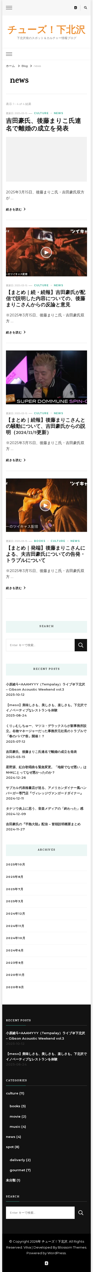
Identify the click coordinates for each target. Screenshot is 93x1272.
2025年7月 (15, 889)
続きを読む (14, 209)
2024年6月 (15, 950)
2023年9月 (15, 962)
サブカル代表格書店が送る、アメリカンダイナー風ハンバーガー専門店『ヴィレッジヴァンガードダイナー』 (46, 790)
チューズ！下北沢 (46, 29)
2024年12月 (15, 913)
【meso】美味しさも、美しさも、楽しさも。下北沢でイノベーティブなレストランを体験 (46, 707)
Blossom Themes (72, 1247)
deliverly (17, 1160)
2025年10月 (15, 864)
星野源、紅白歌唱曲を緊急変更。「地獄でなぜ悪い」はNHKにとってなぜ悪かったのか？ (46, 769)
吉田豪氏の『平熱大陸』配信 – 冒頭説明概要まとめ (43, 824)
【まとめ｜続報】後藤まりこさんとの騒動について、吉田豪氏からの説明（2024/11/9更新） (45, 427)
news (58, 113)
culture (41, 113)
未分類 (11, 1180)
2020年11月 (15, 975)
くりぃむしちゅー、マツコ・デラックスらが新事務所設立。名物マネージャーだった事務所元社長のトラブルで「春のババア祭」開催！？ (46, 731)
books (39, 541)
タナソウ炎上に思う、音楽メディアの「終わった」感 (44, 808)
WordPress (56, 1253)
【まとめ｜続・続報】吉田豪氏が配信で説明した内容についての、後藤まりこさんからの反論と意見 (45, 299)
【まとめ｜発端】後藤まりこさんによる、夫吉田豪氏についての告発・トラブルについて (45, 555)
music (15, 1126)
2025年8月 (15, 877)
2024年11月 (15, 926)
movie (15, 1116)
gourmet (17, 1170)
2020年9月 (15, 987)
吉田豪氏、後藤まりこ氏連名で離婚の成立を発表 (43, 125)
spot (10, 1147)
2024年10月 (16, 938)
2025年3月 (15, 901)
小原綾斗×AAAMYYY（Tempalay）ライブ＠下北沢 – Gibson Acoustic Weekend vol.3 (45, 686)
